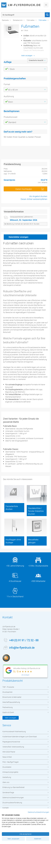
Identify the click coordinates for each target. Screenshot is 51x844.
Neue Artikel (7, 757)
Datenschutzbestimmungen (13, 797)
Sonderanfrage (8, 792)
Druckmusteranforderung (12, 802)
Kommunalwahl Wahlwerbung (14, 731)
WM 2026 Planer (8, 752)
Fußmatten (31, 20)
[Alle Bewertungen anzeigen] (25, 672)
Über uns (5, 782)
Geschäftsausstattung (11, 702)
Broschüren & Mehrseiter (11, 697)
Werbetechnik (18, 20)
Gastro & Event (8, 712)
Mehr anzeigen (10, 718)
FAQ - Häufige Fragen (10, 762)
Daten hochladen (23, 189)
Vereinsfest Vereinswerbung (13, 747)
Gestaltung (6, 777)
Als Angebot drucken (38, 196)
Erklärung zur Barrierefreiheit (13, 787)
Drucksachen (7, 692)
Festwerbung (7, 707)
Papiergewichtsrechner (11, 742)
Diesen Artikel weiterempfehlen (34, 199)
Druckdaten (6, 767)
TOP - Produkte (8, 687)
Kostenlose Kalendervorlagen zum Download (19, 736)
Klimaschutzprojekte (10, 772)
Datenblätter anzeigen (18, 237)
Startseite (5, 20)
